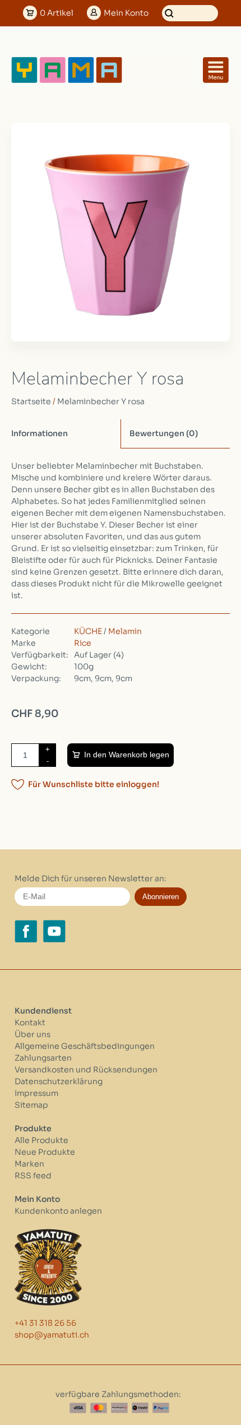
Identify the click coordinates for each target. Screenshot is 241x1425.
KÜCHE (88, 631)
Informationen (39, 433)
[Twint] (140, 1408)
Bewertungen (163, 433)
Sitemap (31, 1105)
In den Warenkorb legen (126, 754)
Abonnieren (160, 896)
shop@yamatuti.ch (52, 1335)
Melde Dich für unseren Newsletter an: (90, 878)
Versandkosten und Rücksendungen (86, 1070)
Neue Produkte (45, 1152)
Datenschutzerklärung (59, 1081)
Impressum (36, 1093)
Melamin (125, 631)
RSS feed (33, 1175)
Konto (126, 13)
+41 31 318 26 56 (45, 1323)
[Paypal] (160, 1408)
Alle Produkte (41, 1140)
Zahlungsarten (43, 1058)
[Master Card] (98, 1408)
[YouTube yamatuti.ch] (54, 931)
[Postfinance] (119, 1408)
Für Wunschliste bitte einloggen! (93, 784)
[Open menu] (216, 70)
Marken (29, 1164)
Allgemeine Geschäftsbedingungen (85, 1046)
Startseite (31, 401)
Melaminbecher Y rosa (101, 401)
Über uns (32, 1034)
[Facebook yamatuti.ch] (26, 931)
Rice (82, 643)
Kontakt (30, 1022)
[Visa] (77, 1408)
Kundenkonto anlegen (58, 1211)
